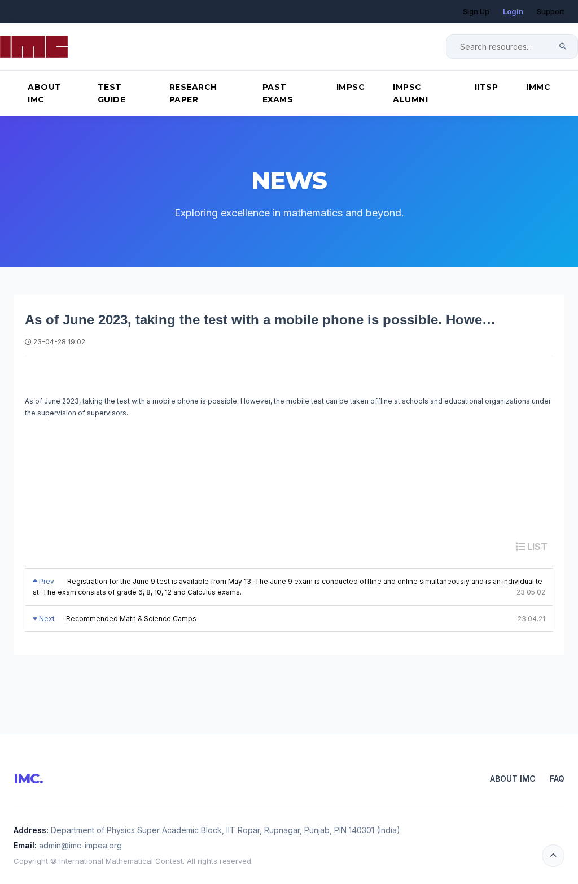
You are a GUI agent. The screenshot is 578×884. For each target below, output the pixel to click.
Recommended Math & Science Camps (131, 618)
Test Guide (112, 93)
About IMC (45, 93)
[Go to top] (553, 855)
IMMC (538, 87)
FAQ (557, 778)
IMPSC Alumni (410, 93)
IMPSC (350, 87)
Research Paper (193, 93)
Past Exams (278, 93)
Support (550, 11)
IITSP (486, 87)
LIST (536, 546)
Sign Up (476, 11)
